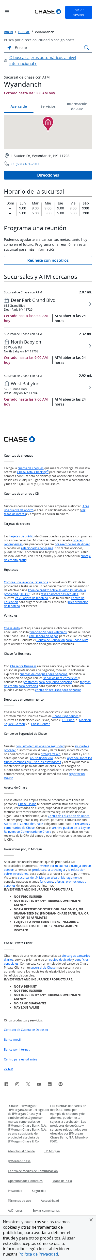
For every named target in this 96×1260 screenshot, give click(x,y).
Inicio (8, 32)
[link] (6, 1085)
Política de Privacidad (38, 1254)
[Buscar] (86, 47)
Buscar (24, 32)
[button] (91, 1220)
